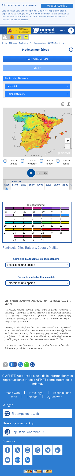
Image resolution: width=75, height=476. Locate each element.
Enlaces (32, 397)
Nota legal (36, 393)
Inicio (4, 43)
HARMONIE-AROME (37, 58)
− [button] (68, 146)
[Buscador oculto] (71, 30)
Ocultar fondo (50, 162)
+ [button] (68, 141)
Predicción (23, 43)
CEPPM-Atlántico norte (57, 43)
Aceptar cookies (57, 5)
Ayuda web (54, 397)
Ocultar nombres (32, 162)
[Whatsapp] (26, 364)
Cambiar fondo (66, 162)
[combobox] (37, 78)
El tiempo (13, 43)
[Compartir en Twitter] (20, 364)
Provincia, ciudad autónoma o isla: (36, 277)
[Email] (5, 366)
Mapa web (13, 393)
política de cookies (19, 19)
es (61, 30)
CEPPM (37, 67)
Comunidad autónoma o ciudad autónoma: (36, 258)
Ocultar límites (14, 162)
